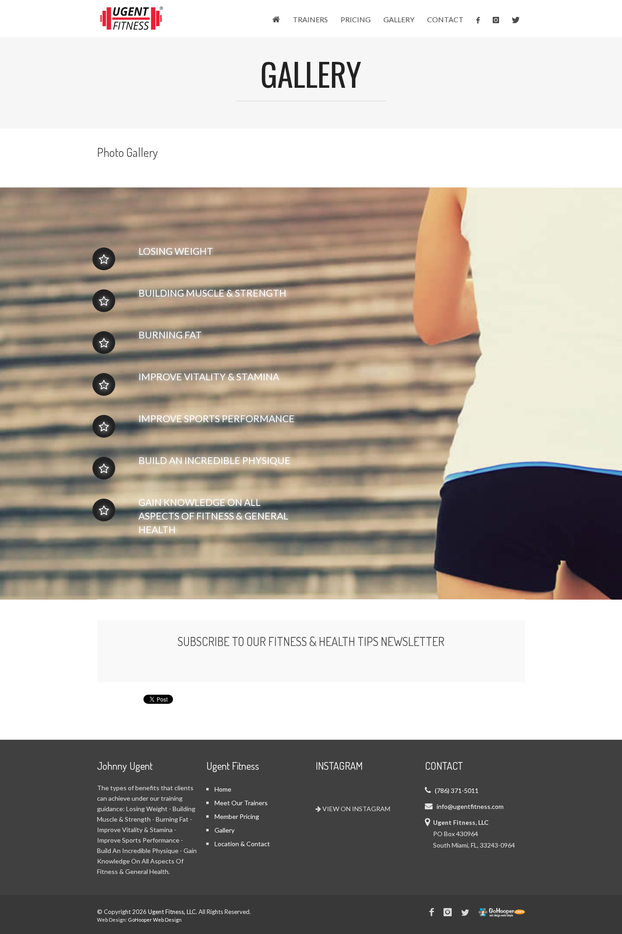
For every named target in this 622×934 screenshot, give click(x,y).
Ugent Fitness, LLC (172, 911)
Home (222, 789)
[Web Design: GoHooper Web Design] (502, 911)
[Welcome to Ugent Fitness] (131, 29)
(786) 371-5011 (457, 790)
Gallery (224, 830)
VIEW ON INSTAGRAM (355, 809)
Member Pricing (236, 816)
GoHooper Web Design (155, 920)
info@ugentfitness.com (470, 806)
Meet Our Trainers (241, 803)
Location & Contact (242, 844)
